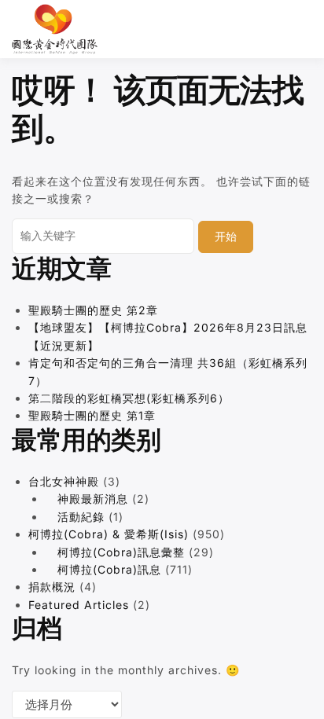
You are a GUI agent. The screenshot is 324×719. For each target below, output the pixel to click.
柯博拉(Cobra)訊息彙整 (121, 552)
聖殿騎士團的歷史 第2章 (93, 310)
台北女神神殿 (63, 481)
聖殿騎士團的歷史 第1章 (92, 415)
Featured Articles (78, 604)
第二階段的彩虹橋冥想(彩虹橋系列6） (129, 398)
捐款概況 (51, 586)
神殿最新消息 (92, 498)
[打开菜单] (304, 29)
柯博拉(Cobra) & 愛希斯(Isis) (108, 534)
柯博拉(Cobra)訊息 (109, 569)
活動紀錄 (81, 516)
